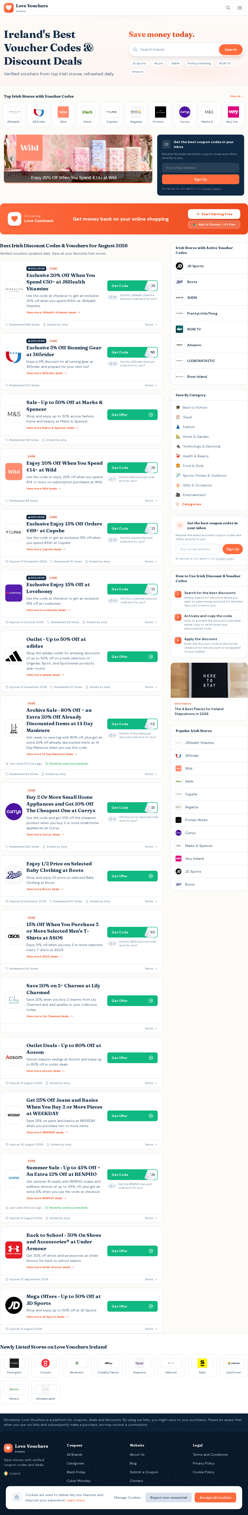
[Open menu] (239, 7)
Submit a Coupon (144, 1472)
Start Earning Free (217, 214)
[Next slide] (144, 159)
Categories (75, 1463)
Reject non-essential (168, 1497)
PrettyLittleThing (199, 63)
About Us (137, 1454)
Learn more (76, 1500)
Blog (133, 1463)
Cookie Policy (203, 1472)
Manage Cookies (127, 1497)
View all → (237, 96)
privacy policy (211, 188)
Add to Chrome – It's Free (216, 224)
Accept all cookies (215, 1497)
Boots (159, 63)
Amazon (137, 72)
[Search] (228, 7)
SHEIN (175, 63)
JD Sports (139, 63)
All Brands (74, 1454)
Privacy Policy (204, 1463)
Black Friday (76, 1472)
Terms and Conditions (210, 1454)
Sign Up (200, 179)
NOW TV (225, 63)
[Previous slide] (12, 159)
